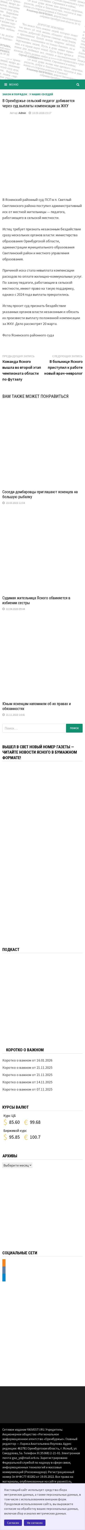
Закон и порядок (14, 94)
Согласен (13, 1523)
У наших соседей (41, 94)
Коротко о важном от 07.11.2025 (27, 1089)
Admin (22, 113)
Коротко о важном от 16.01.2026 (27, 1060)
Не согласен (34, 1523)
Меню (13, 84)
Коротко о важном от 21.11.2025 (27, 1067)
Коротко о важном (25, 1050)
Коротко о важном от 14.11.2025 (27, 1082)
